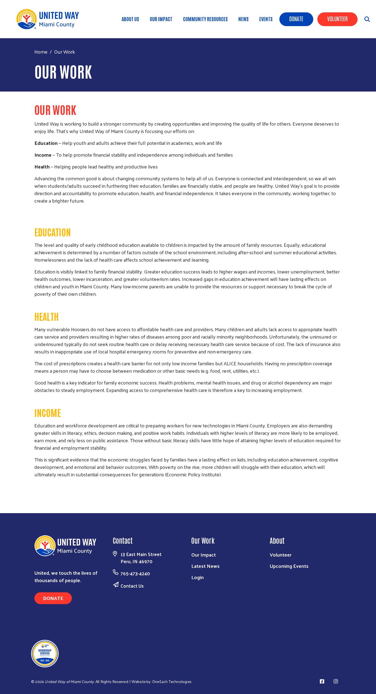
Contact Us (132, 586)
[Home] (49, 19)
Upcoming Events (289, 566)
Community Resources (205, 18)
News (243, 18)
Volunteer (337, 18)
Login (197, 577)
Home (41, 51)
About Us (130, 18)
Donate (296, 18)
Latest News (205, 566)
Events (266, 18)
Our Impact (161, 18)
